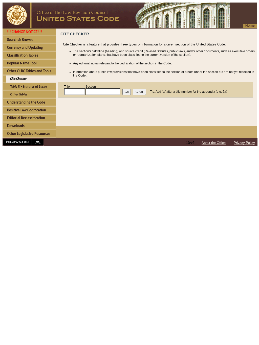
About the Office (214, 143)
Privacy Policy (244, 143)
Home (250, 26)
